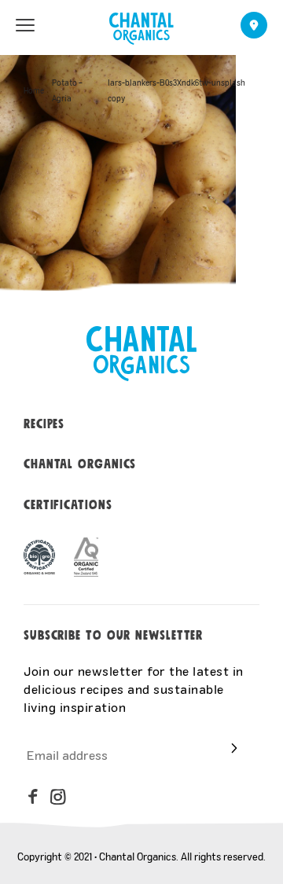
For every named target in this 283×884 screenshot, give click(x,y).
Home (34, 90)
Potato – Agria (67, 90)
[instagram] (58, 796)
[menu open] (25, 25)
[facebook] (33, 796)
